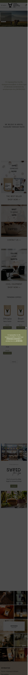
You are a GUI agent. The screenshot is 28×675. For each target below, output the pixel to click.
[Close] (26, 328)
